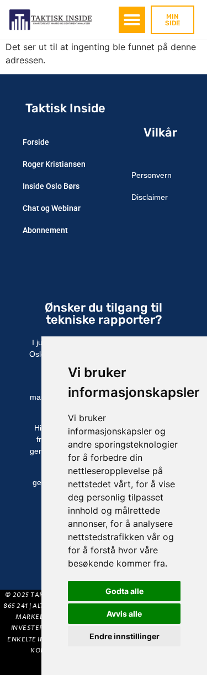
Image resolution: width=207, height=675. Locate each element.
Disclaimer (149, 197)
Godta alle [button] (124, 591)
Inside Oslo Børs (51, 186)
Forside (36, 142)
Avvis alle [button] (124, 613)
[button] (132, 20)
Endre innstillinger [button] (124, 636)
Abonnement (45, 230)
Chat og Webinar (52, 208)
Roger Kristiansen (54, 164)
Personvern (151, 175)
